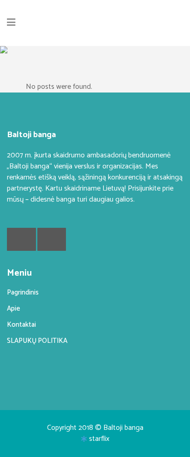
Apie (13, 308)
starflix (99, 439)
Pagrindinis (23, 292)
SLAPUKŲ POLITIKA (37, 341)
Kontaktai (21, 324)
